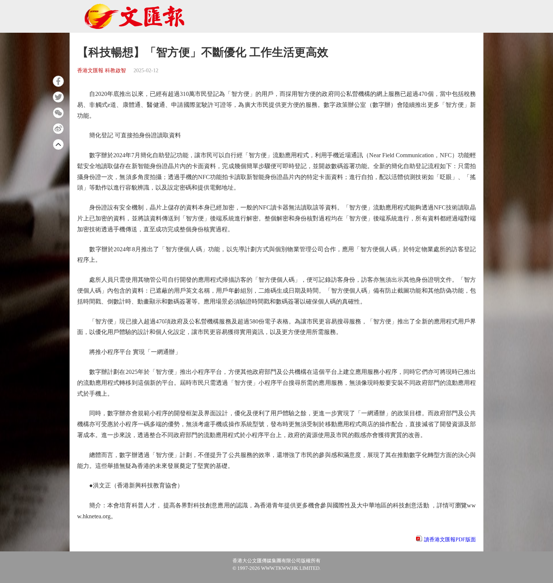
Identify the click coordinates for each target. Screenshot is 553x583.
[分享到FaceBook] (58, 81)
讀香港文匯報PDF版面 (450, 539)
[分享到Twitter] (58, 97)
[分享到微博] (58, 128)
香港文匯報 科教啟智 (101, 70)
